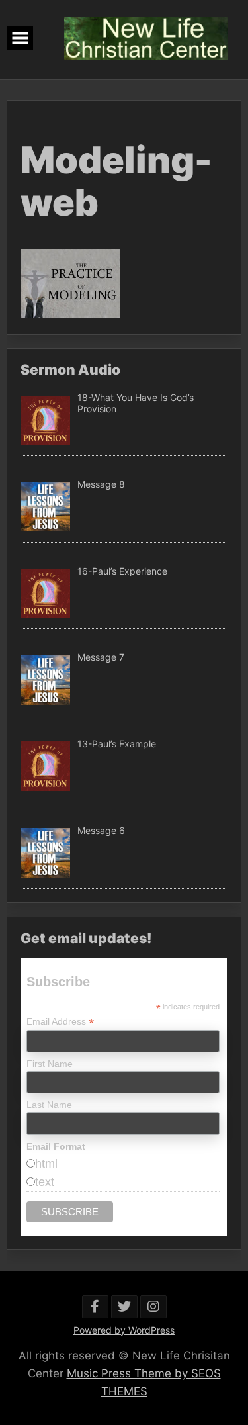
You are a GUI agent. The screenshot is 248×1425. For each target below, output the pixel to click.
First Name (49, 1063)
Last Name (49, 1104)
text (44, 1182)
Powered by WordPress (124, 1330)
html (46, 1163)
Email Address (60, 1021)
